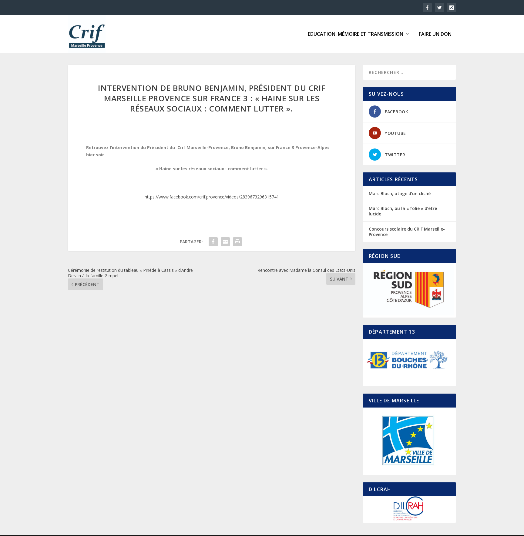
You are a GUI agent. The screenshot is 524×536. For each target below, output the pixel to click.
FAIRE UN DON (435, 34)
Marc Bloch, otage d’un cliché (400, 193)
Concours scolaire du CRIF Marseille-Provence (407, 231)
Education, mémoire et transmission (355, 34)
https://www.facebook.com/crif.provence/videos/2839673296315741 (212, 197)
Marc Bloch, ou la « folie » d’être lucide (403, 211)
